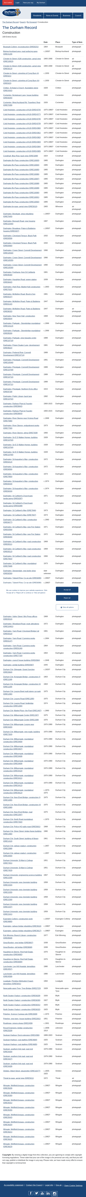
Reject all (67, 598)
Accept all (67, 590)
